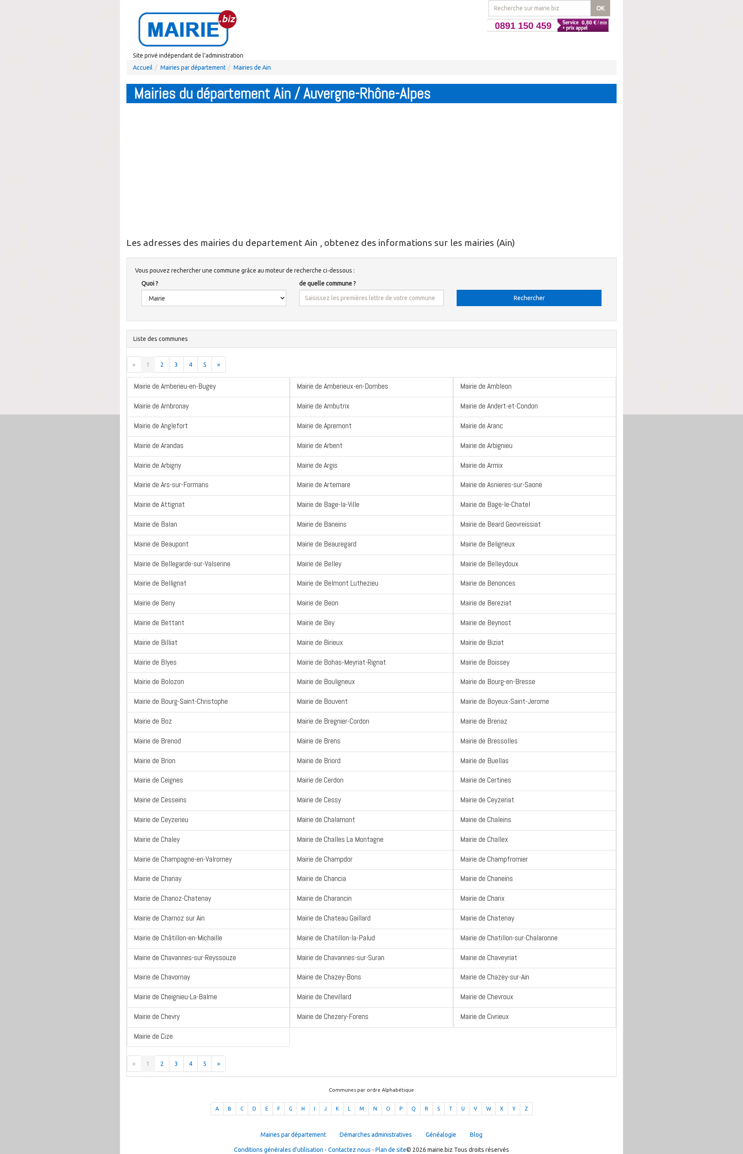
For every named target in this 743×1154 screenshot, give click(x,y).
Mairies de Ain (252, 67)
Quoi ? (149, 283)
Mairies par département (193, 67)
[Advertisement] (371, 170)
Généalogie (441, 1134)
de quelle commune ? (327, 283)
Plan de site (390, 1149)
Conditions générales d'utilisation (278, 1149)
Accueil (143, 67)
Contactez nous (349, 1149)
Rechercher (529, 298)
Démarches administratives (376, 1134)
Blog (476, 1134)
